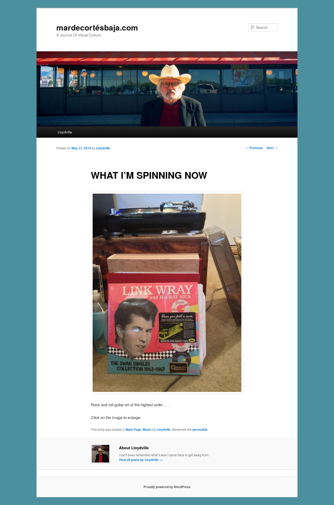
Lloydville (65, 132)
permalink (200, 429)
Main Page (133, 429)
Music (147, 429)
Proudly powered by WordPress (167, 486)
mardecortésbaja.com (97, 27)
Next (272, 147)
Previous (254, 147)
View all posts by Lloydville (141, 459)
